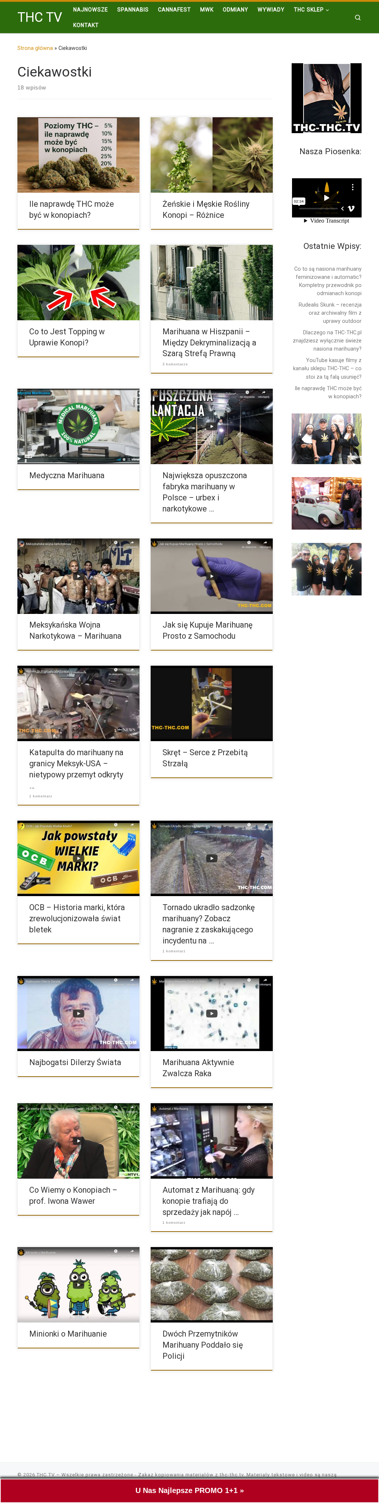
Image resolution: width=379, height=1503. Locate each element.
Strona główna (35, 48)
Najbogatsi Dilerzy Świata (75, 1062)
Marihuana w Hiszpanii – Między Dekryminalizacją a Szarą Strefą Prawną (209, 342)
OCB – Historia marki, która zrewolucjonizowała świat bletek (77, 918)
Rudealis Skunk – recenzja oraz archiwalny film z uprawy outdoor (330, 313)
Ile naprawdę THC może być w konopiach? (328, 392)
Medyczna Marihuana (67, 475)
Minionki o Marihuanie (68, 1333)
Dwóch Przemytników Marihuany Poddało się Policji (202, 1345)
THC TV (46, 1474)
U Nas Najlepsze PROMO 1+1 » (189, 1490)
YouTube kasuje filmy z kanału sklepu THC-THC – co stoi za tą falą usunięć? (327, 368)
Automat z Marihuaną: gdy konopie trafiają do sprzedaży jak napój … (208, 1201)
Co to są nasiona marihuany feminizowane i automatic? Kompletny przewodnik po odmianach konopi (328, 281)
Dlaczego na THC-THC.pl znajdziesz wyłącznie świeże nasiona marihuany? (327, 341)
